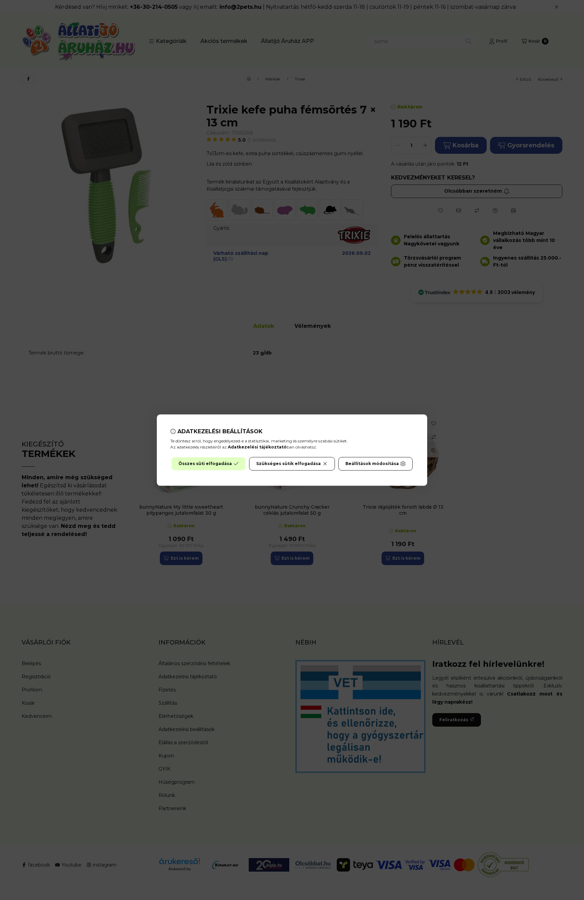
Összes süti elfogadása (205, 463)
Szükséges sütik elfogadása (288, 463)
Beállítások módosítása (372, 463)
